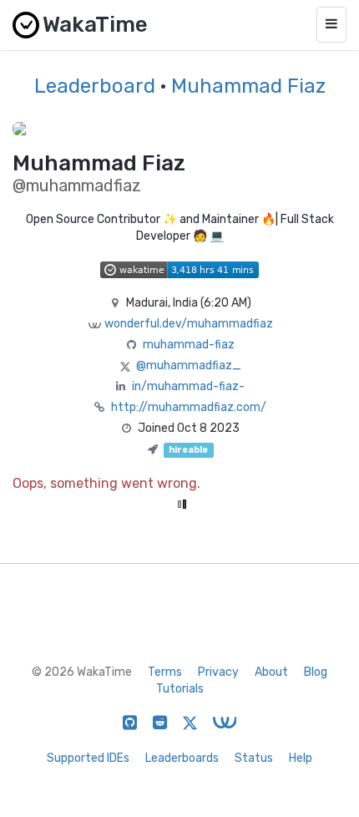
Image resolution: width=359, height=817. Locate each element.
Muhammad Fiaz (248, 86)
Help (300, 758)
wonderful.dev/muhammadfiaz (188, 324)
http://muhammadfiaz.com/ (188, 407)
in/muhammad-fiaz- (188, 386)
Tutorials (180, 689)
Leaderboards (182, 758)
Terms (165, 672)
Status (254, 758)
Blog (315, 672)
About (271, 672)
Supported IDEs (88, 758)
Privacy (218, 672)
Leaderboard (94, 86)
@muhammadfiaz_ (188, 365)
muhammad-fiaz (189, 344)
